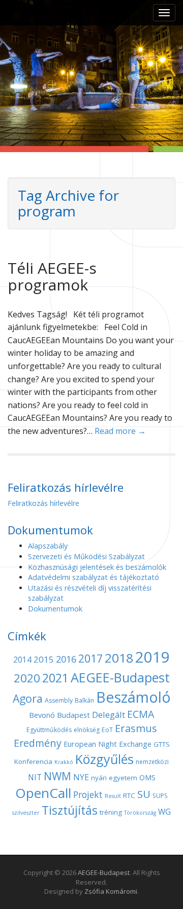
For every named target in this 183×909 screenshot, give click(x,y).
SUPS (160, 795)
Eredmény (38, 743)
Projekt (88, 794)
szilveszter (26, 812)
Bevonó (42, 715)
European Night (90, 744)
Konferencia (33, 761)
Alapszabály (48, 546)
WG (164, 812)
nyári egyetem (114, 777)
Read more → (120, 431)
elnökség (87, 729)
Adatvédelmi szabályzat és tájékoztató (93, 577)
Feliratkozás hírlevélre (43, 503)
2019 (152, 657)
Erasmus (136, 728)
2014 (22, 660)
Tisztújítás (70, 810)
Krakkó (63, 762)
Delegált (108, 714)
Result (113, 795)
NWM (57, 776)
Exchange (135, 744)
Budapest (73, 715)
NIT (35, 777)
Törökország (140, 812)
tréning (111, 812)
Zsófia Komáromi (110, 891)
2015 (44, 659)
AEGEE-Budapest (120, 677)
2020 (27, 678)
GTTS (162, 744)
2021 (55, 678)
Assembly (59, 700)
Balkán (84, 700)
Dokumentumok (55, 608)
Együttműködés (49, 729)
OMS (147, 777)
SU (143, 794)
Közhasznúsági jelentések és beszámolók (97, 567)
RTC (129, 795)
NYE (81, 777)
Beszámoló (133, 697)
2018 (119, 657)
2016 (66, 659)
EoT (107, 729)
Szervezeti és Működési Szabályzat (86, 556)
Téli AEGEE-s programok (52, 276)
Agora (28, 698)
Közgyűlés (104, 759)
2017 (90, 658)
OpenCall (43, 793)
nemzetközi (152, 761)
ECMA (140, 714)
